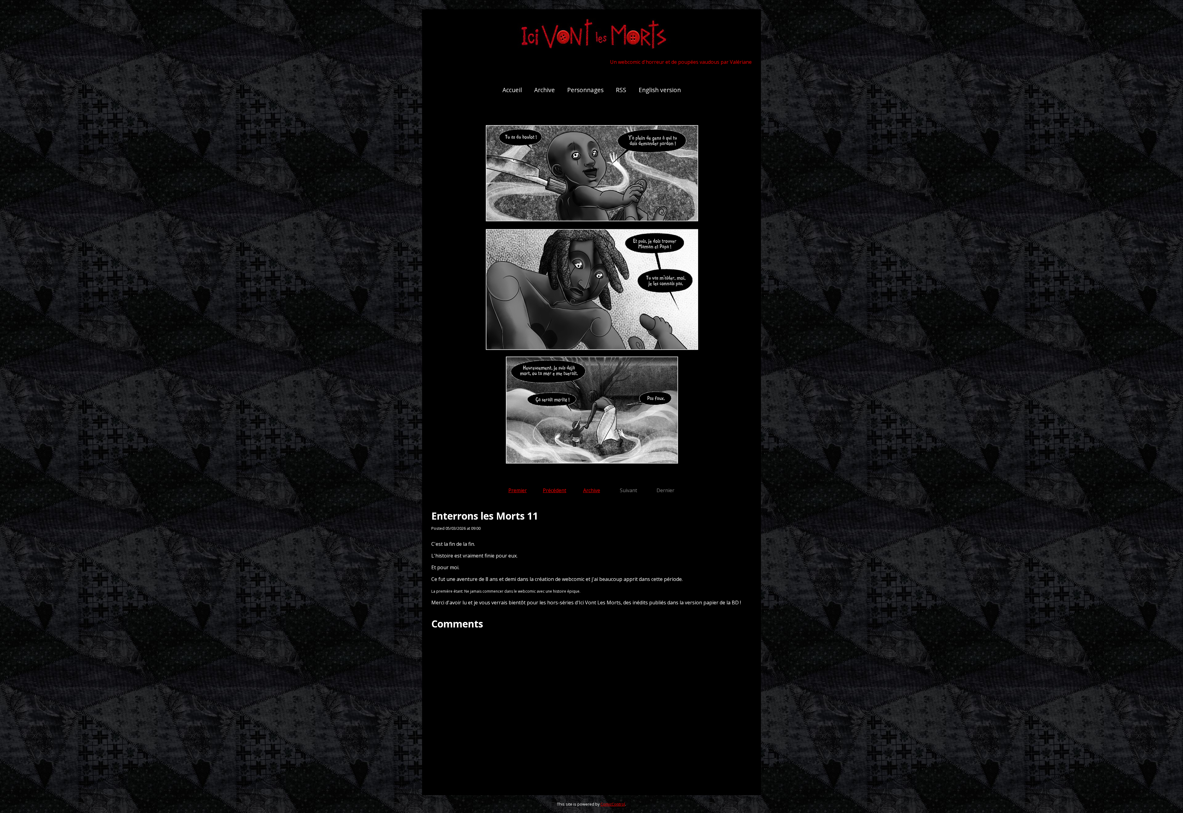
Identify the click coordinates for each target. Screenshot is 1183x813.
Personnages (585, 90)
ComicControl (612, 804)
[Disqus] (591, 707)
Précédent (554, 490)
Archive (544, 90)
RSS (621, 90)
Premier (517, 490)
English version (660, 90)
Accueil (512, 90)
